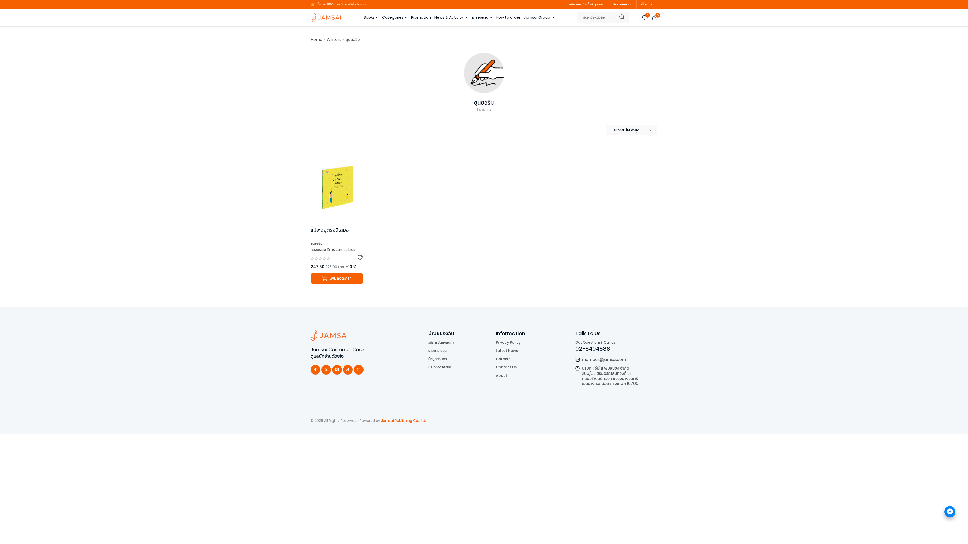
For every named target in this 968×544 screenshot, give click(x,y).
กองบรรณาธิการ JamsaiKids (333, 249)
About (501, 375)
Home (316, 39)
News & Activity (448, 17)
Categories (393, 17)
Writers (334, 39)
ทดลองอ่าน (479, 17)
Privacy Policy (508, 342)
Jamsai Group (537, 17)
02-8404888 (592, 349)
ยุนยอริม (484, 103)
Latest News (507, 350)
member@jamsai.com (604, 359)
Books (369, 17)
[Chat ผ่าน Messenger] (949, 511)
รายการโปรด (437, 350)
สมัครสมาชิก (578, 4)
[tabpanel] (484, 221)
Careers (503, 358)
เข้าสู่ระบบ (596, 4)
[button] (631, 130)
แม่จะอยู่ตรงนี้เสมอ (330, 229)
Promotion (421, 17)
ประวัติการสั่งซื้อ (439, 367)
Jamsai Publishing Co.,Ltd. (403, 420)
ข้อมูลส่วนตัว (437, 358)
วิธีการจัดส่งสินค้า (441, 342)
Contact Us (506, 367)
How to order (508, 17)
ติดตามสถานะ (622, 4)
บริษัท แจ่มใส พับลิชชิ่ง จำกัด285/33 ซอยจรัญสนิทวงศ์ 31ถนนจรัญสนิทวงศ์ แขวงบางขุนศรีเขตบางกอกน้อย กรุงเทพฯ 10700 (610, 375)
